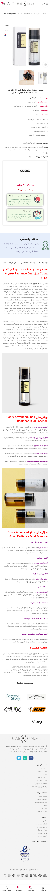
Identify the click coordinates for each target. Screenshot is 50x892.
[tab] (43, 262)
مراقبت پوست (28, 13)
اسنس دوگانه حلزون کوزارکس (37, 283)
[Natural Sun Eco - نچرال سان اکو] (37, 697)
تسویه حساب (42, 778)
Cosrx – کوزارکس (36, 98)
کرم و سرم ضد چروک (34, 150)
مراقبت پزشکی (42, 796)
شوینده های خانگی (41, 802)
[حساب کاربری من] (8, 3)
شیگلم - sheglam (41, 824)
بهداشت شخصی (42, 799)
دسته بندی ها (42, 793)
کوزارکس (29, 654)
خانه (44, 13)
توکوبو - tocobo (42, 821)
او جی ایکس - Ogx (41, 827)
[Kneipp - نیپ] (37, 721)
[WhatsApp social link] (33, 157)
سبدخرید (44, 774)
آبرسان (40, 147)
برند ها (44, 817)
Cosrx (6, 340)
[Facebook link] (36, 157)
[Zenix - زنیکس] (13, 709)
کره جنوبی (32, 102)
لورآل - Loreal (42, 830)
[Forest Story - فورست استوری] (13, 697)
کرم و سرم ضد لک (19, 150)
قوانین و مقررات (42, 781)
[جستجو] (13, 3)
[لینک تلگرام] (30, 157)
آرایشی (45, 805)
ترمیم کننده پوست (30, 147)
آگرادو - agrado (42, 836)
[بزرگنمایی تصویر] (45, 64)
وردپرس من (24, 869)
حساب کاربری (42, 765)
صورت (38, 13)
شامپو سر (44, 808)
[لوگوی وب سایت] (25, 3)
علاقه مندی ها (42, 771)
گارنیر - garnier (42, 833)
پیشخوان (44, 768)
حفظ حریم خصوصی (41, 784)
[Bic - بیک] (37, 709)
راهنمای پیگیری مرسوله (39, 787)
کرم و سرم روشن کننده (12, 13)
